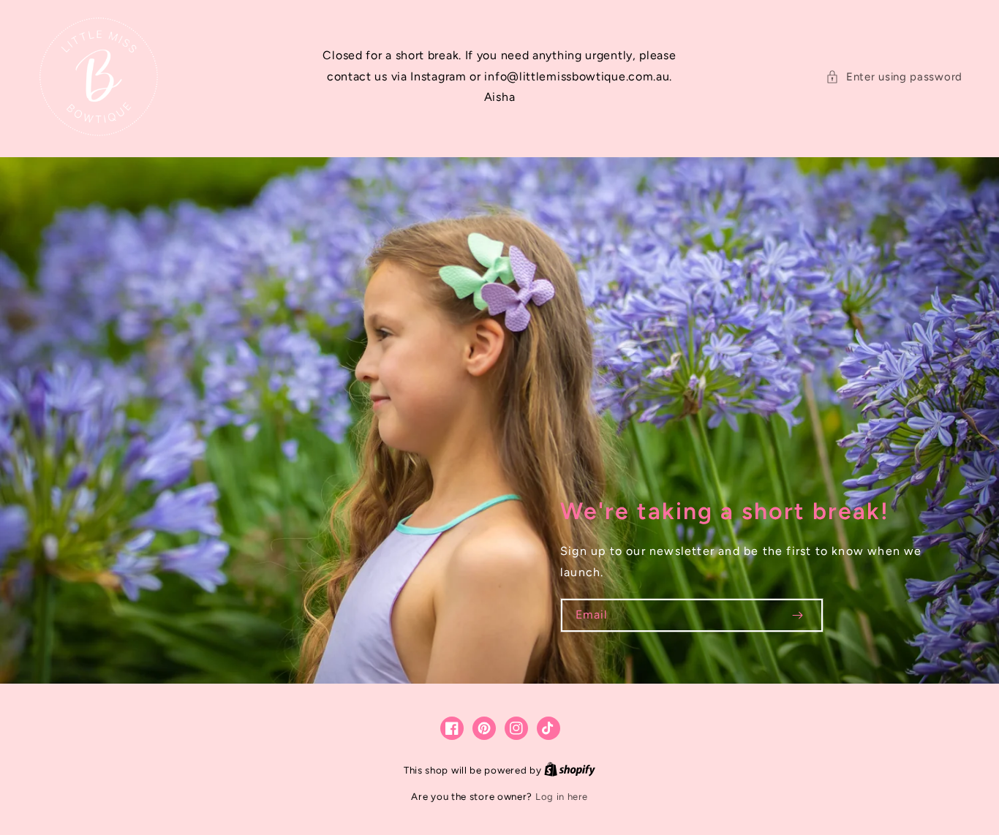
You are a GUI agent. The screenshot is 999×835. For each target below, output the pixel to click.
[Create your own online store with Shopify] (569, 770)
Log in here (561, 796)
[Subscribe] (797, 615)
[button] (894, 77)
